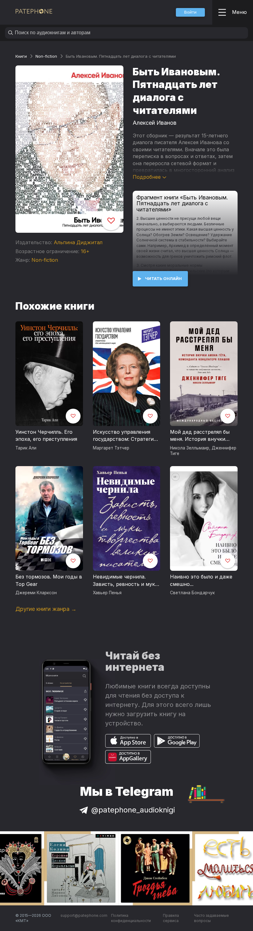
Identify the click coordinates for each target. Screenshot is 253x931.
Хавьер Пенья (107, 592)
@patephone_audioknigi (133, 809)
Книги (21, 56)
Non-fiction (46, 56)
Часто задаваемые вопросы (211, 918)
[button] (190, 12)
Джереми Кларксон (36, 592)
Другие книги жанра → (46, 609)
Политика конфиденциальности (131, 918)
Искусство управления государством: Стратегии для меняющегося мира (125, 436)
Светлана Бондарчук (192, 592)
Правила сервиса (171, 918)
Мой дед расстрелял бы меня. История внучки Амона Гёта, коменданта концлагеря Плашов (201, 436)
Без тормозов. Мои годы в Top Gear (48, 580)
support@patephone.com (83, 915)
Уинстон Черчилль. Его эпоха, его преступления (46, 435)
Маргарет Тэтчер (111, 447)
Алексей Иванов (154, 122)
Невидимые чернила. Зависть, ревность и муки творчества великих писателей (125, 581)
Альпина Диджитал (78, 242)
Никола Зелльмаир (189, 447)
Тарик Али (25, 447)
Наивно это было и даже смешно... (201, 580)
